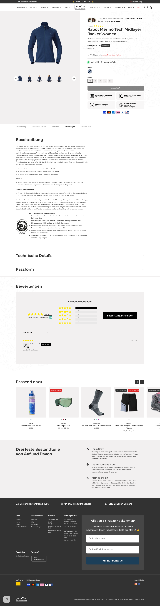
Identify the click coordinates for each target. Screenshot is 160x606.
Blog (32, 522)
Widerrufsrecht (139, 599)
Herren (18, 522)
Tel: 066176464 (53, 519)
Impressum (100, 599)
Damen (18, 519)
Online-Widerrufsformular (39, 558)
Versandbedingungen (112, 599)
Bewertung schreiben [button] (120, 315)
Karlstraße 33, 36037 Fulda (54, 527)
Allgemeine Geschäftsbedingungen (85, 599)
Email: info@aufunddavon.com (55, 523)
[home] (80, 7)
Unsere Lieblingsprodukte (21, 525)
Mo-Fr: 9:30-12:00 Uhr (71, 533)
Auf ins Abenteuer (113, 560)
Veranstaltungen (36, 527)
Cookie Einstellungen (22, 556)
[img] (28, 341)
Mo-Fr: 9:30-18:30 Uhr (71, 524)
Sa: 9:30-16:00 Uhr (70, 526)
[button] (22, 7)
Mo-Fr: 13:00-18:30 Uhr (70, 536)
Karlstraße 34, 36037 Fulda (54, 531)
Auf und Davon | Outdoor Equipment (70, 520)
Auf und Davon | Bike (70, 531)
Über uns (34, 519)
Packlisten (34, 524)
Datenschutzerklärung (127, 599)
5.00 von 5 (48, 315)
